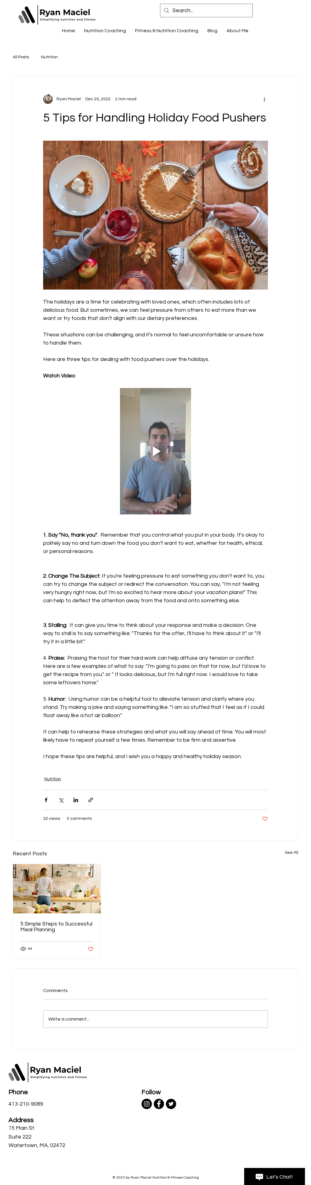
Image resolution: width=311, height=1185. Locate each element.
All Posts (21, 57)
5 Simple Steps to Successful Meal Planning (56, 927)
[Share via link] (91, 800)
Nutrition (49, 57)
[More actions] (264, 99)
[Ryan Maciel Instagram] (147, 1104)
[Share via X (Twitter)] (61, 800)
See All (291, 852)
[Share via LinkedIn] (76, 800)
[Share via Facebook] (46, 800)
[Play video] (155, 451)
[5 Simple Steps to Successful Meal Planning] (57, 888)
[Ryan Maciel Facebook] (159, 1104)
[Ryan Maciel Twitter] (171, 1104)
